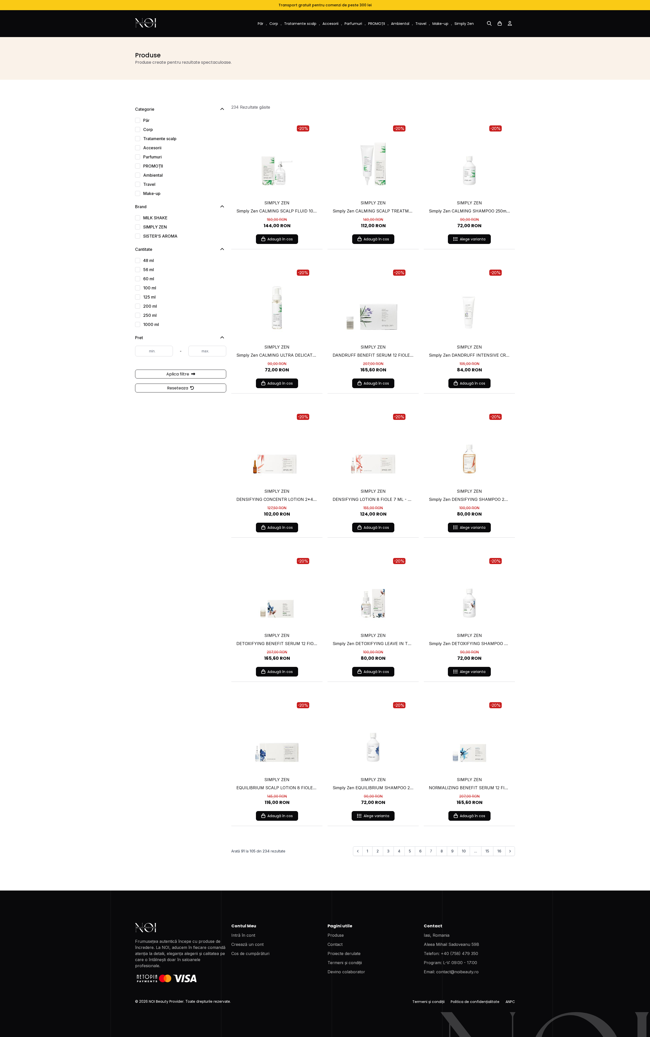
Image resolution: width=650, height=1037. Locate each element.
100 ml (149, 287)
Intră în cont (243, 935)
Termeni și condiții (345, 962)
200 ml (150, 306)
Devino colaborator (346, 971)
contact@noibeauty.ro (457, 971)
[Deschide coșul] (500, 23)
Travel (420, 23)
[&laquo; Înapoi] (358, 851)
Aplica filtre (178, 374)
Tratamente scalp (300, 23)
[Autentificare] (510, 23)
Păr (260, 23)
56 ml (148, 269)
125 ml (149, 297)
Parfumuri (353, 23)
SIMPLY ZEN (155, 226)
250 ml (150, 315)
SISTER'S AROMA (160, 236)
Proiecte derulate (344, 953)
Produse (336, 935)
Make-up (440, 23)
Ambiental (400, 23)
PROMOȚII (376, 23)
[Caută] (489, 23)
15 (487, 851)
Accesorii (330, 23)
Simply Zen (464, 23)
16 (499, 851)
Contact (335, 944)
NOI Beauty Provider (166, 1001)
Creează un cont (247, 944)
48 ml (148, 260)
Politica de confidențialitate (475, 1001)
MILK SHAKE (155, 217)
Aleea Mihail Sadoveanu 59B (451, 944)
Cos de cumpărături (250, 953)
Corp (273, 23)
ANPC (510, 1001)
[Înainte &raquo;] (510, 851)
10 (464, 851)
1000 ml (151, 324)
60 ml (148, 278)
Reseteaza (178, 388)
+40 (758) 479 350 (459, 953)
